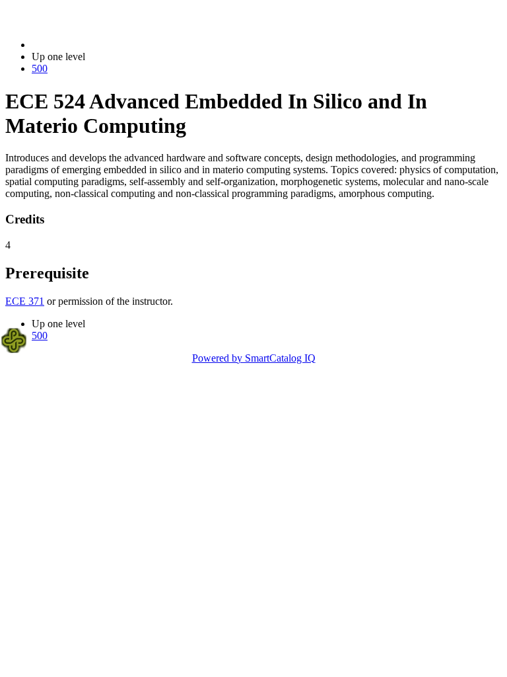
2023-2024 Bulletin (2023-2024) (100, 44)
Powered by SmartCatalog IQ (254, 358)
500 (40, 68)
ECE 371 (24, 301)
